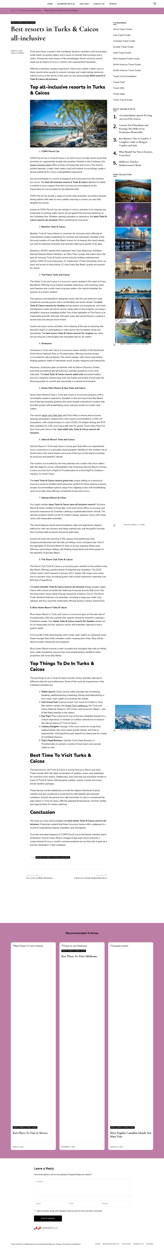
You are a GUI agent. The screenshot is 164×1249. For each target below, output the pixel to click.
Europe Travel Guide (123, 46)
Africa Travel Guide (122, 29)
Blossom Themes (55, 1244)
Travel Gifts (118, 88)
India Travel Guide (122, 52)
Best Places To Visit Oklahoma (79, 956)
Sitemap (113, 4)
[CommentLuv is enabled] (47, 1229)
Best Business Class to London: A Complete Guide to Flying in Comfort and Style (135, 142)
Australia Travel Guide (124, 41)
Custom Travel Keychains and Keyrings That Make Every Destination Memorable (133, 129)
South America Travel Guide (127, 70)
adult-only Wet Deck (52, 415)
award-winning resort (40, 165)
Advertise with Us (66, 4)
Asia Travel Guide (121, 35)
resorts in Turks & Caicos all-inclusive (52, 857)
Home (49, 4)
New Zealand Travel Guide (126, 58)
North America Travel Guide (23, 22)
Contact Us (98, 4)
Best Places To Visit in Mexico (30, 1133)
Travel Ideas (119, 93)
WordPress (76, 1244)
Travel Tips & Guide (122, 99)
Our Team (84, 4)
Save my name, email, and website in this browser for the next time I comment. (69, 1211)
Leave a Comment (18, 53)
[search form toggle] (155, 4)
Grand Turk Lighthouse (76, 705)
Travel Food (119, 82)
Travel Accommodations (125, 76)
